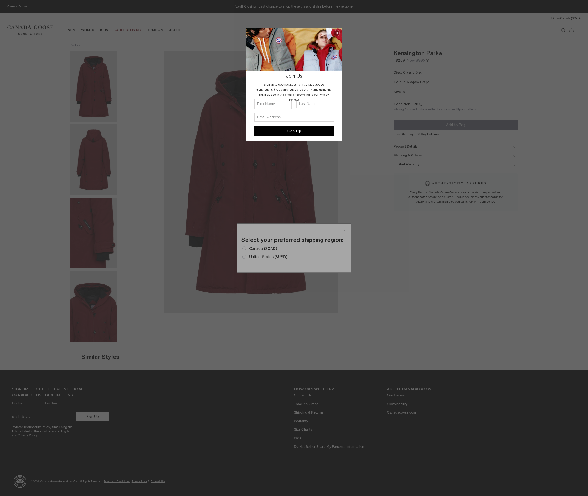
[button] (336, 33)
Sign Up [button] (294, 131)
